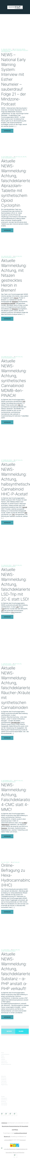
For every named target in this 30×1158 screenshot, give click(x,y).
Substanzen (4, 1100)
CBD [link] (25, 512)
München (3, 1076)
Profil (2, 1052)
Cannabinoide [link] (15, 722)
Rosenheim (4, 1083)
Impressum (4, 1061)
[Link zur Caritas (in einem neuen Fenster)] (15, 1156)
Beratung (3, 1101)
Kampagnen (4, 1098)
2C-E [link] (13, 612)
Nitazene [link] (15, 301)
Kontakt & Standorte (6, 1064)
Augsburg (3, 1079)
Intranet (3, 1059)
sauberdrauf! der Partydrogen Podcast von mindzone (14, 51)
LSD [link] (17, 607)
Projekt (3, 1096)
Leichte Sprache (5, 1054)
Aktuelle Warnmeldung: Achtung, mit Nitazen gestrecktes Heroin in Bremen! (14, 275)
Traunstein (3, 1081)
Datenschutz (4, 1062)
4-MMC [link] (24, 822)
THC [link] (23, 401)
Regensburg (4, 1084)
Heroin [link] (16, 298)
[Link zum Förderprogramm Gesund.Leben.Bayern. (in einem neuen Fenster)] (14, 1145)
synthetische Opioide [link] (8, 303)
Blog (23, 49)
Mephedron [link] (5, 824)
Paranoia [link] (4, 828)
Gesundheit (4, 1103)
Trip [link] (3, 608)
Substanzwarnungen (8, 158)
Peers (2, 1056)
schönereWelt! (8, 1140)
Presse (3, 1057)
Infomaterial (4, 1105)
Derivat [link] (24, 507)
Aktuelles (17, 49)
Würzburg (3, 1078)
